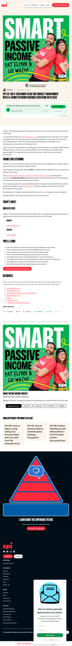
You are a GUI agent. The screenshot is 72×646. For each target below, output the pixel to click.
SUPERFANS (6, 560)
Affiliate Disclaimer (9, 609)
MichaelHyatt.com (14, 295)
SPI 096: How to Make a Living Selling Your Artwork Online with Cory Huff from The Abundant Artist (12, 434)
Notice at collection (24, 644)
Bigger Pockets (12, 300)
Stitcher (50, 406)
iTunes (44, 192)
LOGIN (18, 556)
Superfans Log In (8, 563)
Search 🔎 (6, 585)
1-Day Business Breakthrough (18, 303)
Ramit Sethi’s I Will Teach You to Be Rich (21, 293)
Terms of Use (7, 614)
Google (38, 406)
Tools (4, 582)
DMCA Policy (7, 617)
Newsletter (6, 574)
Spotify (27, 406)
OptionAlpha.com (29, 137)
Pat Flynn (5, 592)
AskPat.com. (29, 186)
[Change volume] (21, 111)
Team (4, 595)
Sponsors (6, 579)
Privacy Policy (7, 620)
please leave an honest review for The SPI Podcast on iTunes (29, 175)
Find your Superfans (36, 528)
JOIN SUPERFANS (60, 5)
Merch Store (7, 601)
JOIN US (8, 556)
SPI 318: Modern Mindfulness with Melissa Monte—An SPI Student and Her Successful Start (58, 433)
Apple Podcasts (14, 406)
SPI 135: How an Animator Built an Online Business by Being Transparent (35, 431)
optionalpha (11, 235)
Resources (6, 568)
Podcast (5, 576)
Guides (5, 571)
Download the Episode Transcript (17, 269)
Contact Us (6, 598)
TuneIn (61, 406)
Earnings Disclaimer (9, 611)
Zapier (9, 298)
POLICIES (6, 605)
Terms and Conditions (10, 623)
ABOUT (5, 589)
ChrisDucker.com (13, 291)
